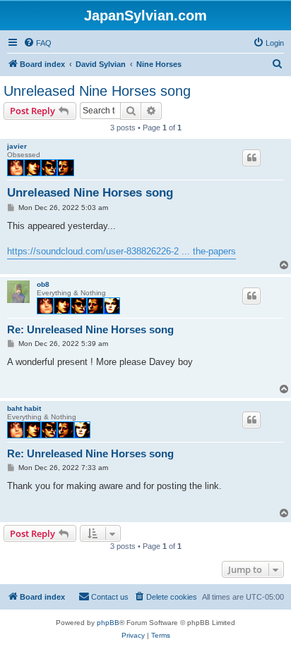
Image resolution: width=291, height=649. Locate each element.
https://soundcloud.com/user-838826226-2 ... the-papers (121, 251)
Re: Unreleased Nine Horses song (90, 329)
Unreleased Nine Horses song (97, 91)
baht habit (24, 408)
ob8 (43, 284)
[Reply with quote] (251, 157)
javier (17, 146)
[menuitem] (37, 43)
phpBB (108, 622)
